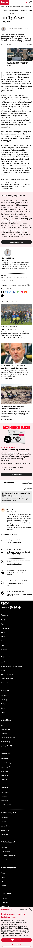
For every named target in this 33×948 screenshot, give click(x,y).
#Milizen (3, 278)
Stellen (3, 708)
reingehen (4, 779)
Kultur (3, 632)
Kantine (3, 877)
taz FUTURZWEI (6, 851)
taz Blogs (4, 847)
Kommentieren (13, 285)
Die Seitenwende (6, 704)
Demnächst (4, 817)
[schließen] (30, 909)
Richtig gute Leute (7, 678)
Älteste (30, 483)
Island (3, 662)
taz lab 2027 (5, 834)
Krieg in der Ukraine (7, 674)
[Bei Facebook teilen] (14, 292)
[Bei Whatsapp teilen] (18, 292)
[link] (3, 7)
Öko (2, 624)
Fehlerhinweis (22, 285)
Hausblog (4, 700)
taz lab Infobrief (6, 805)
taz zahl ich (4, 733)
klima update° (5, 767)
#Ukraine (12, 280)
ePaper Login (5, 906)
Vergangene (5, 830)
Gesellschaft (5, 628)
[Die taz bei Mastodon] (11, 608)
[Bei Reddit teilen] (25, 292)
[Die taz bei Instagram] (19, 608)
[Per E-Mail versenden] (2, 292)
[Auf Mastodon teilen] (6, 292)
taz (5, 603)
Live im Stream (5, 826)
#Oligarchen (20, 278)
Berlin (3, 641)
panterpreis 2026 (6, 746)
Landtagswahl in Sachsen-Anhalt (11, 666)
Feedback (4, 898)
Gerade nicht (23, 909)
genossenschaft (6, 729)
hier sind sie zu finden (9, 501)
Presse (3, 712)
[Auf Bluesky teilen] (10, 292)
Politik (3, 620)
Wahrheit (4, 649)
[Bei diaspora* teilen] (21, 292)
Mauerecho (4, 771)
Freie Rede (4, 775)
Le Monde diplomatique (8, 856)
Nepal (3, 670)
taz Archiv (4, 860)
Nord (2, 645)
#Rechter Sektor (11, 278)
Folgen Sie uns (5, 607)
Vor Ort (3, 822)
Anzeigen (4, 885)
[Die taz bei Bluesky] (15, 608)
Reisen (3, 873)
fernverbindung (6, 763)
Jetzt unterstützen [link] (16, 242)
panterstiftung (5, 742)
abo (2, 725)
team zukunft (5, 792)
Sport (3, 636)
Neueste (24, 483)
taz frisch (4, 796)
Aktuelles (4, 695)
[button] (30, 2)
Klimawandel (5, 683)
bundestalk (4, 758)
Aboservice (4, 902)
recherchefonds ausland (8, 737)
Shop (2, 881)
